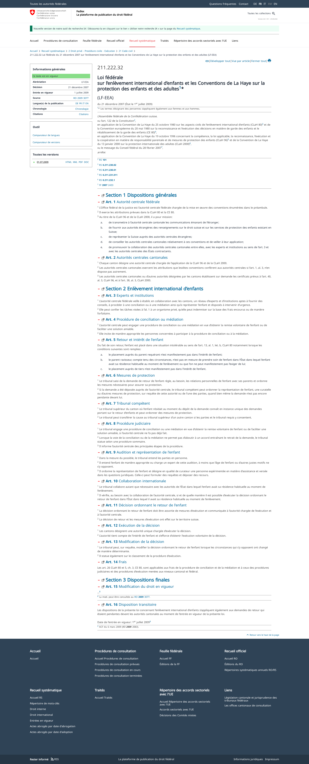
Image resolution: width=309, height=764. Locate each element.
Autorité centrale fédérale (133, 201)
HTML (69, 162)
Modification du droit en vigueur (140, 586)
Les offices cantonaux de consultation (248, 705)
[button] (60, 40)
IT (265, 4)
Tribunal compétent (128, 403)
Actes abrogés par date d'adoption (51, 732)
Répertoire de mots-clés (44, 703)
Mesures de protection (130, 375)
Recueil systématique (188, 28)
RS (103, 159)
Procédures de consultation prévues (117, 664)
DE (255, 4)
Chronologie (82, 108)
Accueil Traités (103, 697)
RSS (54, 759)
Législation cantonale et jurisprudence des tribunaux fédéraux (251, 699)
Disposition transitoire (131, 604)
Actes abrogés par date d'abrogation (52, 726)
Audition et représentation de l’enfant (143, 452)
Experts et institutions (130, 295)
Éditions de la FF (170, 664)
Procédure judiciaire (128, 423)
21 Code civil (126, 50)
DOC (86, 162)
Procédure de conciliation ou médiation (144, 319)
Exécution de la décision (133, 525)
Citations (84, 114)
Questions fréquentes (222, 4)
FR (260, 4)
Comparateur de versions (46, 142)
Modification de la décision (135, 541)
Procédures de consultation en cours (117, 670)
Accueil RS (36, 697)
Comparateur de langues (46, 135)
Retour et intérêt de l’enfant (134, 339)
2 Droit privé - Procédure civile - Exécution (92, 50)
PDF (81, 162)
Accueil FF (166, 658)
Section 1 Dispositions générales (141, 195)
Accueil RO (231, 658)
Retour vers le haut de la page (262, 635)
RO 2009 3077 (81, 98)
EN (275, 4)
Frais (116, 561)
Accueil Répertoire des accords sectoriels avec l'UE (185, 703)
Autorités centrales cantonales (137, 257)
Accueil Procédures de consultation (116, 658)
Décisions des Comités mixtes (178, 715)
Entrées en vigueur (41, 720)
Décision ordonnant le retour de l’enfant (146, 505)
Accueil (34, 50)
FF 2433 (106, 185)
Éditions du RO (234, 664)
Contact (243, 4)
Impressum (272, 759)
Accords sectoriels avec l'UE (177, 709)
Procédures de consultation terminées (118, 675)
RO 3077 (142, 596)
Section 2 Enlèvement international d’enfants (154, 288)
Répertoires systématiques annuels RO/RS (250, 670)
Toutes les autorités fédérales (48, 4)
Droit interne (38, 709)
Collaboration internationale (136, 480)
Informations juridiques (248, 759)
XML (75, 162)
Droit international (41, 714)
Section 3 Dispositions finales (138, 579)
